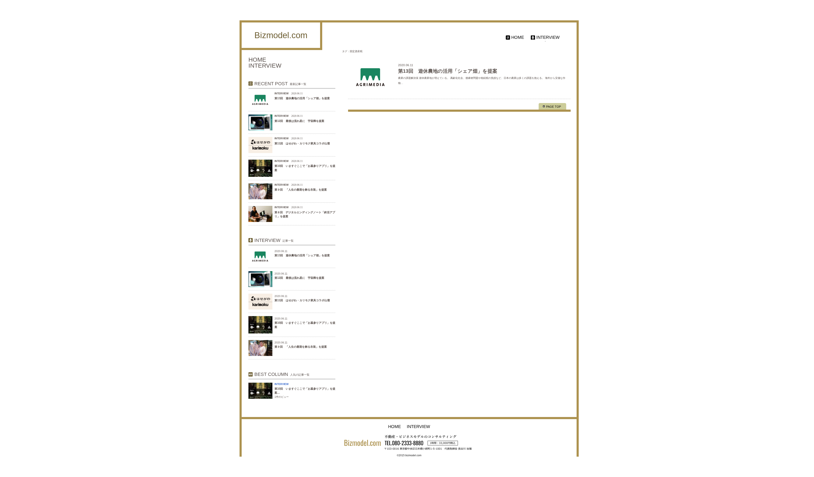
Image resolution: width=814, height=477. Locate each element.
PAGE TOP (553, 106)
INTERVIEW (282, 384)
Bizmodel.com (280, 35)
